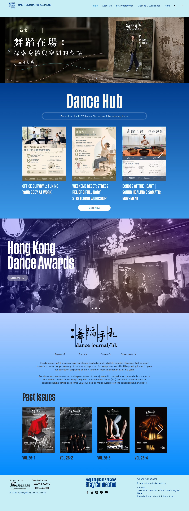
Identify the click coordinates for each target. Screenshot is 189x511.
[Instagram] (92, 492)
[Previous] (9, 50)
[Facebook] (87, 492)
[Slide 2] (96, 308)
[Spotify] (101, 492)
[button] (107, 6)
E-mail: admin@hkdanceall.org (151, 483)
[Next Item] (160, 154)
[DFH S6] (96, 78)
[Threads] (96, 492)
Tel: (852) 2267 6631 (147, 479)
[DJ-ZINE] (92, 78)
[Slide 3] (99, 308)
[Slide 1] (92, 308)
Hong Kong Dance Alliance (100, 479)
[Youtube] (106, 492)
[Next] (180, 50)
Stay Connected (101, 485)
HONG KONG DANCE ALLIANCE (34, 4)
